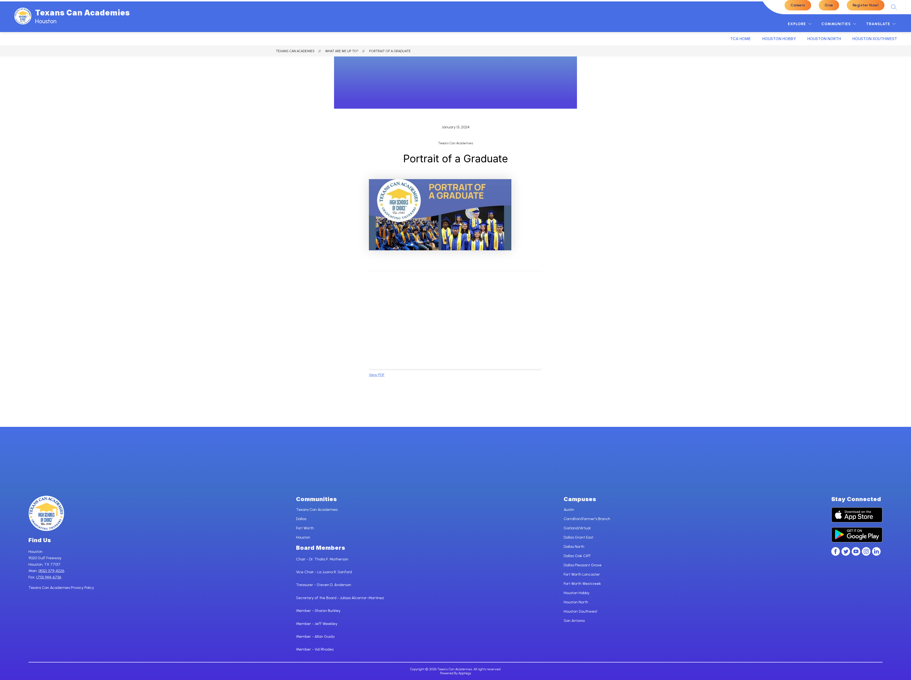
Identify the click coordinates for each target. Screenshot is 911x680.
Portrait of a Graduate (390, 51)
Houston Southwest (580, 611)
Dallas (301, 519)
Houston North (576, 602)
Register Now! (866, 5)
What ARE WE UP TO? (341, 51)
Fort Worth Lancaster (582, 574)
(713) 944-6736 (48, 577)
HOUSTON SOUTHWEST (874, 38)
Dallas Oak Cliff (577, 556)
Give (829, 5)
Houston (303, 537)
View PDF (377, 375)
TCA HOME (740, 38)
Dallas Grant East (578, 537)
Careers (797, 5)
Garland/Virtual (577, 528)
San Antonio (574, 620)
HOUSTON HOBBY (779, 38)
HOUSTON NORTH (824, 38)
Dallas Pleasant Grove (583, 565)
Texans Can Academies (295, 51)
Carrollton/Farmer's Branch (587, 519)
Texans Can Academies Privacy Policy (61, 587)
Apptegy (464, 673)
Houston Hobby (576, 593)
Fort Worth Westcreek (582, 583)
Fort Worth (305, 528)
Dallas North (574, 546)
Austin (569, 509)
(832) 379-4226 (51, 570)
